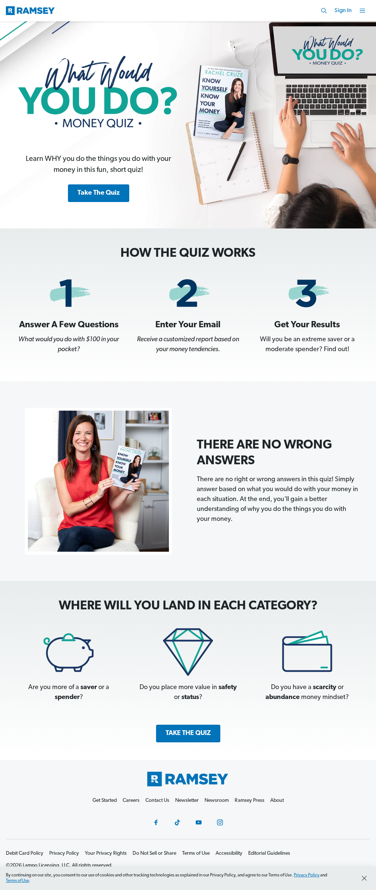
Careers (131, 800)
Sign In (343, 11)
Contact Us (157, 800)
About (277, 800)
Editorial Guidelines (269, 853)
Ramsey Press (249, 800)
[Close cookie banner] (364, 878)
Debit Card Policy (24, 853)
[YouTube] (198, 822)
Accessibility (229, 853)
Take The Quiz (98, 193)
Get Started (105, 800)
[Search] (324, 10)
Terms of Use (17, 881)
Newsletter (187, 800)
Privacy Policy (306, 875)
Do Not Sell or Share (154, 853)
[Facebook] (156, 822)
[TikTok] (177, 822)
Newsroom (217, 800)
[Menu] (362, 10)
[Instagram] (220, 822)
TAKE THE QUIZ (188, 733)
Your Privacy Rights (106, 853)
